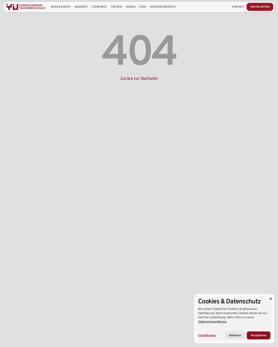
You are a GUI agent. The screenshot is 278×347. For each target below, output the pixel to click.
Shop (142, 6)
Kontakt (238, 6)
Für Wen (116, 6)
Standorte (99, 6)
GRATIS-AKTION (259, 6)
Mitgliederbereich (163, 6)
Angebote (81, 6)
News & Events (60, 6)
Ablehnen (235, 335)
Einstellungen (207, 335)
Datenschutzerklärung (212, 321)
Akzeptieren (259, 335)
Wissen (130, 6)
